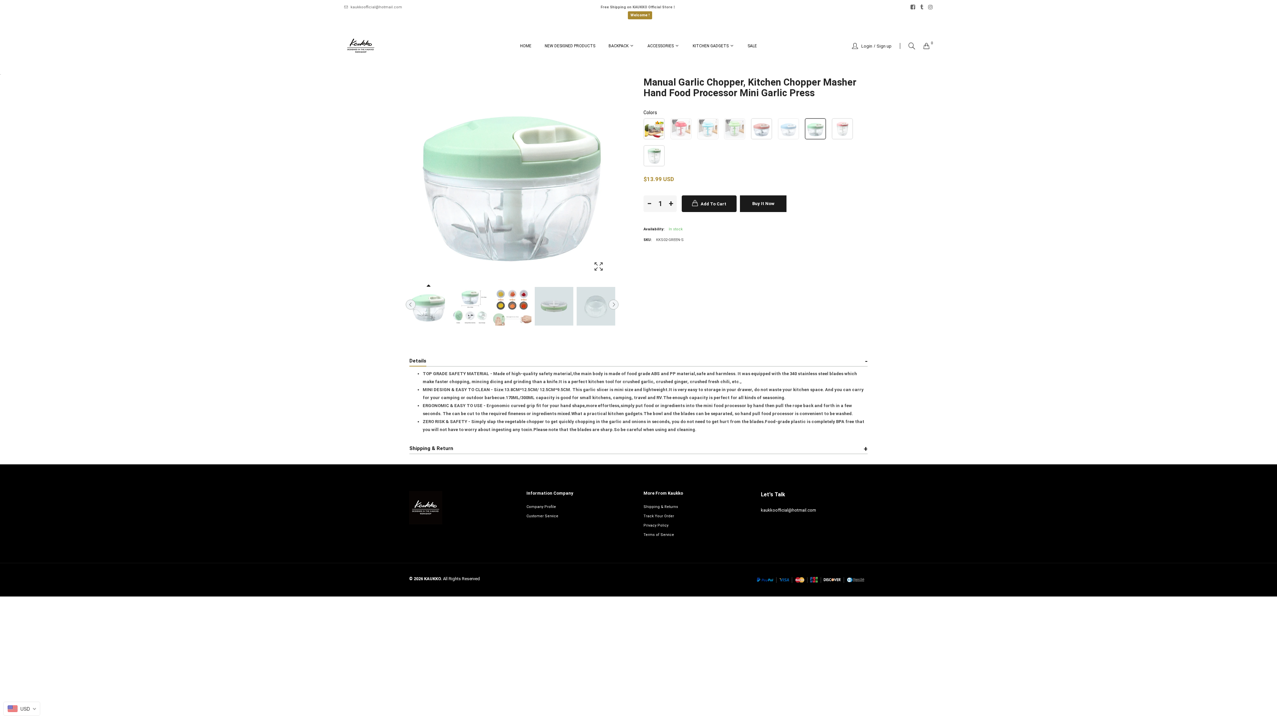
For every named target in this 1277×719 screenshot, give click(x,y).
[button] (654, 129)
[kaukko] (360, 46)
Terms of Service (658, 535)
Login (866, 46)
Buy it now (763, 203)
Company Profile (541, 507)
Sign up (884, 46)
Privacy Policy (655, 525)
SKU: (647, 240)
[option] (428, 306)
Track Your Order (658, 516)
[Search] (912, 46)
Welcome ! (640, 15)
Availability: (653, 229)
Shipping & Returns (660, 507)
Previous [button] (411, 305)
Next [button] (614, 305)
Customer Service (542, 516)
